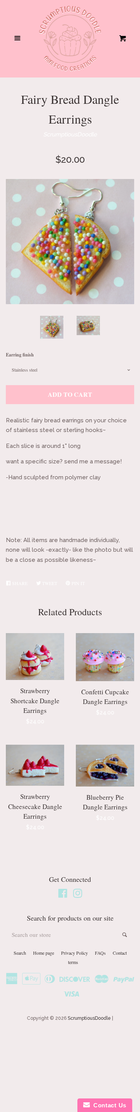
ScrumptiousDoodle (70, 134)
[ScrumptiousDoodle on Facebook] (63, 895)
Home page (43, 953)
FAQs (100, 953)
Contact (120, 953)
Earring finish (20, 354)
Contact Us (108, 1105)
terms (73, 962)
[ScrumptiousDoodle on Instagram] (77, 895)
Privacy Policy (74, 953)
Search (20, 953)
